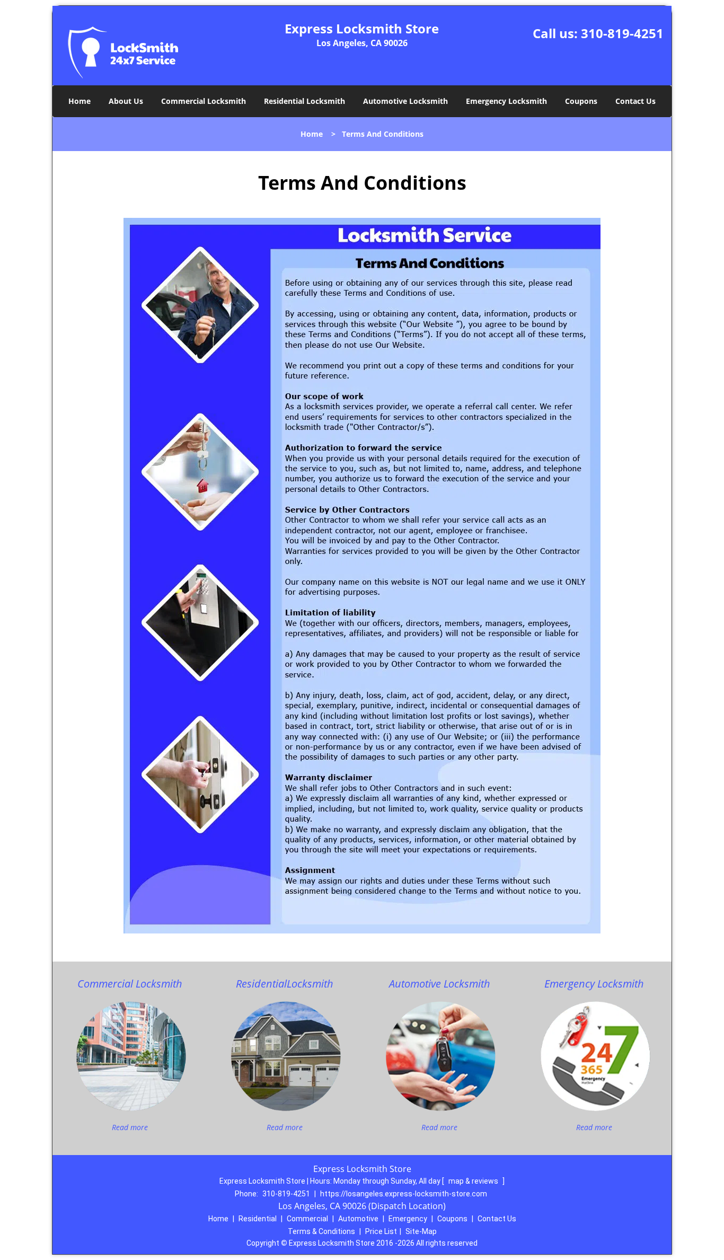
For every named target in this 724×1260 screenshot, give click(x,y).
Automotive (358, 1218)
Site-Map (421, 1231)
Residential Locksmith (304, 101)
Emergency (408, 1218)
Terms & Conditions (321, 1231)
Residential (258, 1218)
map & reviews (474, 1181)
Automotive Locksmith (405, 101)
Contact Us (635, 101)
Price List (381, 1231)
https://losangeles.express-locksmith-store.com (403, 1193)
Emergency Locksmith (506, 101)
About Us (126, 101)
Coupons (581, 101)
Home (79, 101)
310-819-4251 (622, 33)
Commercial (307, 1218)
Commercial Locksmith (203, 101)
